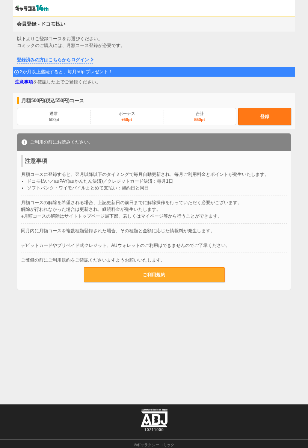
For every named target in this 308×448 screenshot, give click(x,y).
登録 (264, 116)
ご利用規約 (154, 274)
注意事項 (24, 82)
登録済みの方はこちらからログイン (53, 59)
